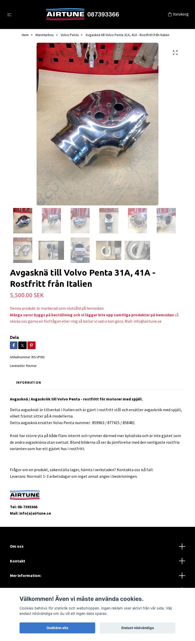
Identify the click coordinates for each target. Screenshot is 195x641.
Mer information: (25, 575)
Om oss (17, 546)
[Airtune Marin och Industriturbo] (90, 14)
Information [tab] (28, 382)
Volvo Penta (70, 35)
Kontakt (17, 560)
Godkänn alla (57, 628)
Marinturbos (45, 35)
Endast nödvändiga (137, 628)
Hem (25, 35)
